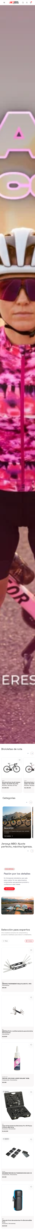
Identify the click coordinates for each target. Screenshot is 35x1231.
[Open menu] (4, 2)
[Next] (32, 753)
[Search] (23, 2)
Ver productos (9, 888)
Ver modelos (7, 836)
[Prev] (28, 753)
